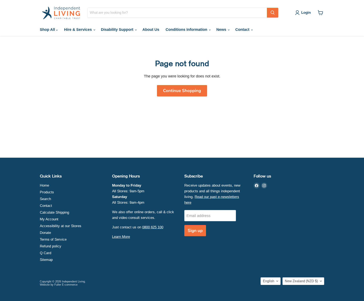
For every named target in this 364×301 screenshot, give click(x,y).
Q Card (45, 253)
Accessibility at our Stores (60, 226)
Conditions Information (187, 29)
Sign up (195, 230)
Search (45, 199)
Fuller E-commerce (66, 284)
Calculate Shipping (54, 212)
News (221, 29)
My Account (49, 219)
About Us (150, 29)
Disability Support (117, 29)
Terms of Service (53, 239)
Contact (242, 29)
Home (44, 185)
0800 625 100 (152, 227)
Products (47, 192)
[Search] (272, 13)
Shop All (48, 29)
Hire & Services (78, 29)
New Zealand (301, 281)
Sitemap (46, 260)
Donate (45, 233)
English (268, 281)
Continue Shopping (182, 91)
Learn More (121, 237)
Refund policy (50, 246)
